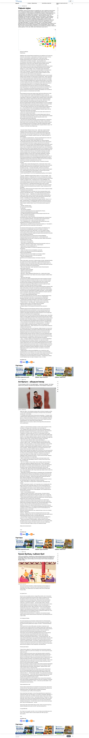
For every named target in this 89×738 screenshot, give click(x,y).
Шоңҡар (19, 1)
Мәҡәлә (17, 3)
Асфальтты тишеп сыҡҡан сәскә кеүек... (61, 3)
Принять (68, 736)
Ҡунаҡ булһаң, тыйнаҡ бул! (46, 3)
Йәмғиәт (19, 379)
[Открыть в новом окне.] (22, 362)
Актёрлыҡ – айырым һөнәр (32, 3)
